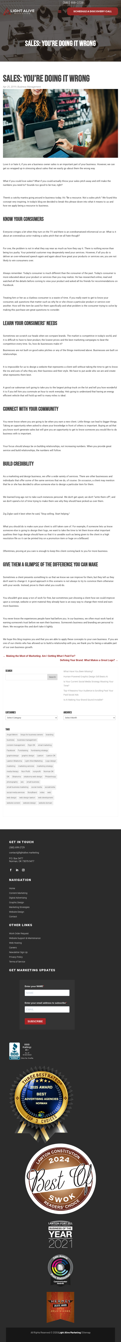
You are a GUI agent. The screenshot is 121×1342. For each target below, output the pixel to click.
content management (16, 745)
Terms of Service (17, 962)
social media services (16, 792)
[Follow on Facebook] (10, 870)
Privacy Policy (16, 957)
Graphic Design (16, 902)
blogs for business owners (32, 735)
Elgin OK (31, 745)
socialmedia (50, 787)
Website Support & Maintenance (24, 938)
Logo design (51, 761)
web (49, 792)
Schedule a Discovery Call (92, 11)
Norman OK (49, 771)
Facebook (11, 750)
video (42, 792)
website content (13, 803)
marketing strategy (45, 766)
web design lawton (27, 798)
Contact (13, 916)
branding (49, 735)
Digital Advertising (18, 898)
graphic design (28, 756)
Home (12, 888)
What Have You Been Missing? (78, 671)
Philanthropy (50, 777)
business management (27, 740)
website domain (45, 803)
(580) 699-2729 (17, 847)
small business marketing (17, 787)
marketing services (26, 766)
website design (29, 803)
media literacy (12, 771)
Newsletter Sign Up (18, 952)
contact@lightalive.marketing (24, 852)
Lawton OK (50, 756)
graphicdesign (13, 756)
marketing (11, 766)
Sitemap (86, 1332)
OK (8, 777)
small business (33, 782)
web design (11, 798)
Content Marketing (18, 893)
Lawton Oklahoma (14, 761)
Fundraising (23, 750)
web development (45, 798)
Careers (13, 947)
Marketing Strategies (19, 907)
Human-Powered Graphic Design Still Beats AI (85, 676)
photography (12, 782)
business (10, 740)
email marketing (45, 745)
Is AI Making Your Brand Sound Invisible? (83, 699)
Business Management (29, 86)
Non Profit (25, 771)
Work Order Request (19, 933)
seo (22, 782)
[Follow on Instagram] (23, 870)
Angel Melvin (12, 735)
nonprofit (37, 771)
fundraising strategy (39, 750)
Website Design (16, 912)
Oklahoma (16, 777)
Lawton (40, 756)
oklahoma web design (33, 777)
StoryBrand (32, 792)
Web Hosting (15, 943)
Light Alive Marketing (34, 761)
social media (36, 787)
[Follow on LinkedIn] (17, 870)
